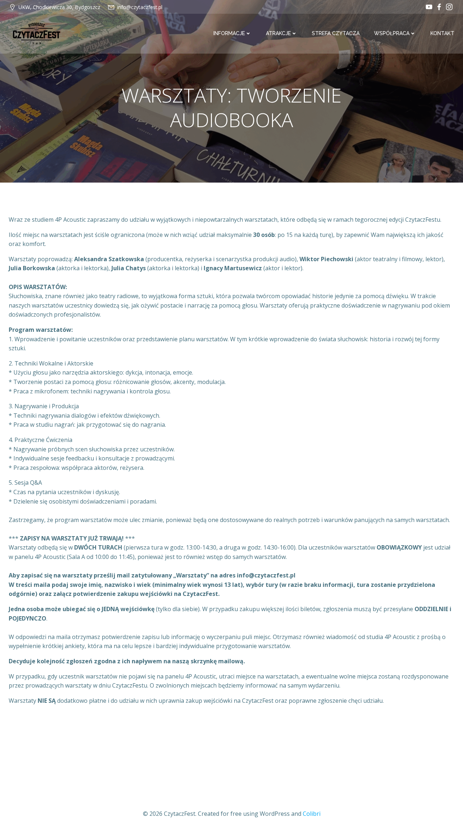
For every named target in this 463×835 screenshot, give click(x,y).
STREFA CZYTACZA (336, 33)
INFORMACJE (229, 33)
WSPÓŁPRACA (391, 33)
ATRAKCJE (278, 33)
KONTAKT (442, 33)
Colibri (311, 814)
